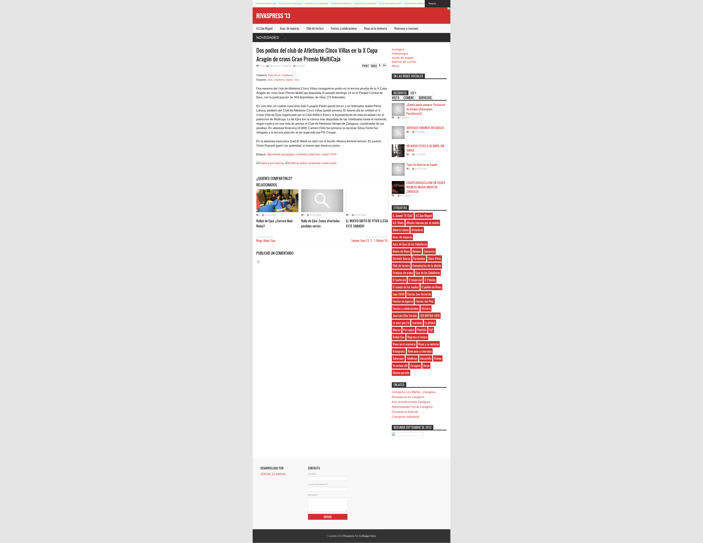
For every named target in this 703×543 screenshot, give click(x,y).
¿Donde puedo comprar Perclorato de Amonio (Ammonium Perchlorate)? (425, 109)
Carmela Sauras (401, 258)
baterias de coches (404, 61)
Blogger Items (369, 536)
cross (297, 79)
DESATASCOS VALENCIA (365, 4)
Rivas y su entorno (428, 344)
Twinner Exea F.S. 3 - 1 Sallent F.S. (369, 240)
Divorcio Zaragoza (266, 4)
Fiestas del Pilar (425, 301)
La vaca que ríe (401, 323)
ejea (270, 79)
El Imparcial (415, 280)
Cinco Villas (434, 258)
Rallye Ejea (399, 337)
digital (289, 79)
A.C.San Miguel (264, 28)
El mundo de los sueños (406, 287)
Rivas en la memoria (375, 28)
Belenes (416, 251)
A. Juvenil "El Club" (403, 215)
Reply (262, 66)
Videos (438, 358)
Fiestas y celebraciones (344, 28)
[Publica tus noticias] (270, 163)
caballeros (279, 79)
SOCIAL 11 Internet (273, 474)
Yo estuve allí (400, 365)
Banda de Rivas (401, 251)
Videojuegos (400, 53)
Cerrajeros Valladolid (405, 416)
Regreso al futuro (417, 337)
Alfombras (417, 230)
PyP (431, 330)
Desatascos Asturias (405, 411)
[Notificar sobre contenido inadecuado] (311, 163)
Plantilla (421, 330)
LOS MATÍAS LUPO (430, 315)
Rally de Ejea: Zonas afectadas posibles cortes (320, 223)
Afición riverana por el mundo (422, 223)
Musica (397, 330)
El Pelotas (430, 280)
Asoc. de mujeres (289, 28)
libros (395, 66)
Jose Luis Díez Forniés (405, 315)
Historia (426, 308)
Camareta (429, 251)
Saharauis (398, 358)
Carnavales (419, 258)
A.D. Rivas (398, 223)
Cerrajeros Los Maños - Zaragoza (413, 392)
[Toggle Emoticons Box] (258, 262)
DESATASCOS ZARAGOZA (316, 4)
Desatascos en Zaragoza (408, 397)
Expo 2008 (398, 294)
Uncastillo (425, 358)
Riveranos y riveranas (406, 28)
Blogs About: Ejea (265, 240)
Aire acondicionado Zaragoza (411, 401)
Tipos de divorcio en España (421, 164)
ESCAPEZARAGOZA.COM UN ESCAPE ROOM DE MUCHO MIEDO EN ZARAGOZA (425, 187)
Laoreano (417, 323)
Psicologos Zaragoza (290, 4)
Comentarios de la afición (426, 265)
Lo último (430, 323)
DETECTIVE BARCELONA (390, 4)
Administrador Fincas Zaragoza (412, 406)
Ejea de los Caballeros (280, 66)
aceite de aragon (403, 57)
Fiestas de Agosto (403, 301)
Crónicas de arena (403, 273)
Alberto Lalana (401, 230)
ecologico (398, 49)
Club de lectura (314, 28)
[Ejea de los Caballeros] (280, 75)
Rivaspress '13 (273, 15)
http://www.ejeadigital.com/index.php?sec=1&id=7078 (301, 154)
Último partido (401, 373)
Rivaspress (399, 351)
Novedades (267, 38)
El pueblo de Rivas (431, 287)
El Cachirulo (399, 280)
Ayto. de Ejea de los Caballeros (410, 244)
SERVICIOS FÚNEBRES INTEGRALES (425, 128)
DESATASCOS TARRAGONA (416, 4)
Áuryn (426, 365)
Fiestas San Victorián (419, 294)
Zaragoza (415, 365)
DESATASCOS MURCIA (341, 4)
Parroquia (408, 330)
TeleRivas (412, 358)
